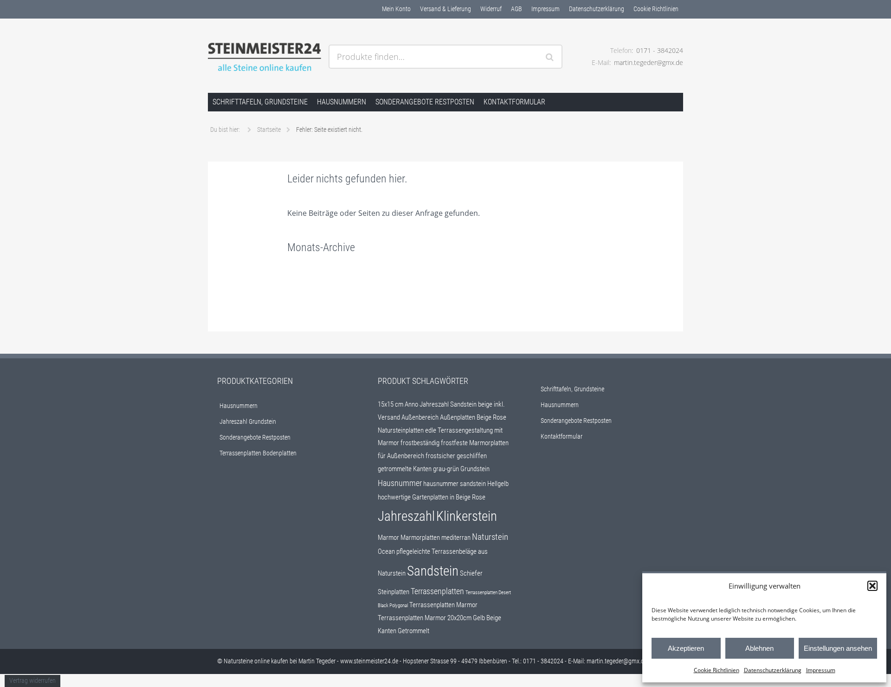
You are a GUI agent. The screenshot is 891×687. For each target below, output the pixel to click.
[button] (872, 585)
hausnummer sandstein (454, 484)
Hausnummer (400, 483)
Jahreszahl (406, 516)
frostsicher (440, 456)
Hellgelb (498, 484)
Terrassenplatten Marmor (443, 605)
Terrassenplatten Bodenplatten (258, 453)
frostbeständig (419, 443)
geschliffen (472, 456)
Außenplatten (457, 417)
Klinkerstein (466, 516)
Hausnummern (341, 101)
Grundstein (475, 469)
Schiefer (471, 573)
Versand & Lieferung (445, 9)
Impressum (820, 670)
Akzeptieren (686, 648)
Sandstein (432, 571)
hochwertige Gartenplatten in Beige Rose (431, 497)
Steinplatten (393, 592)
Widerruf (491, 9)
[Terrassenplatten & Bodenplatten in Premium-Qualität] (264, 57)
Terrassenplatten (437, 591)
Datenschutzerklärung (772, 670)
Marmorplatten (420, 537)
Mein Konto (396, 9)
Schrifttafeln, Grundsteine (260, 101)
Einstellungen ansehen (838, 648)
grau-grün (446, 469)
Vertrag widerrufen (32, 680)
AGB (516, 9)
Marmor (388, 537)
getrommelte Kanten (405, 469)
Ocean (386, 551)
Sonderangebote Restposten (424, 101)
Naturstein (490, 536)
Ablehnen (759, 648)
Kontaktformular (514, 101)
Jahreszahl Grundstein (248, 421)
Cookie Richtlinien (716, 670)
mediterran (456, 537)
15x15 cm (390, 404)
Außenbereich (420, 417)
